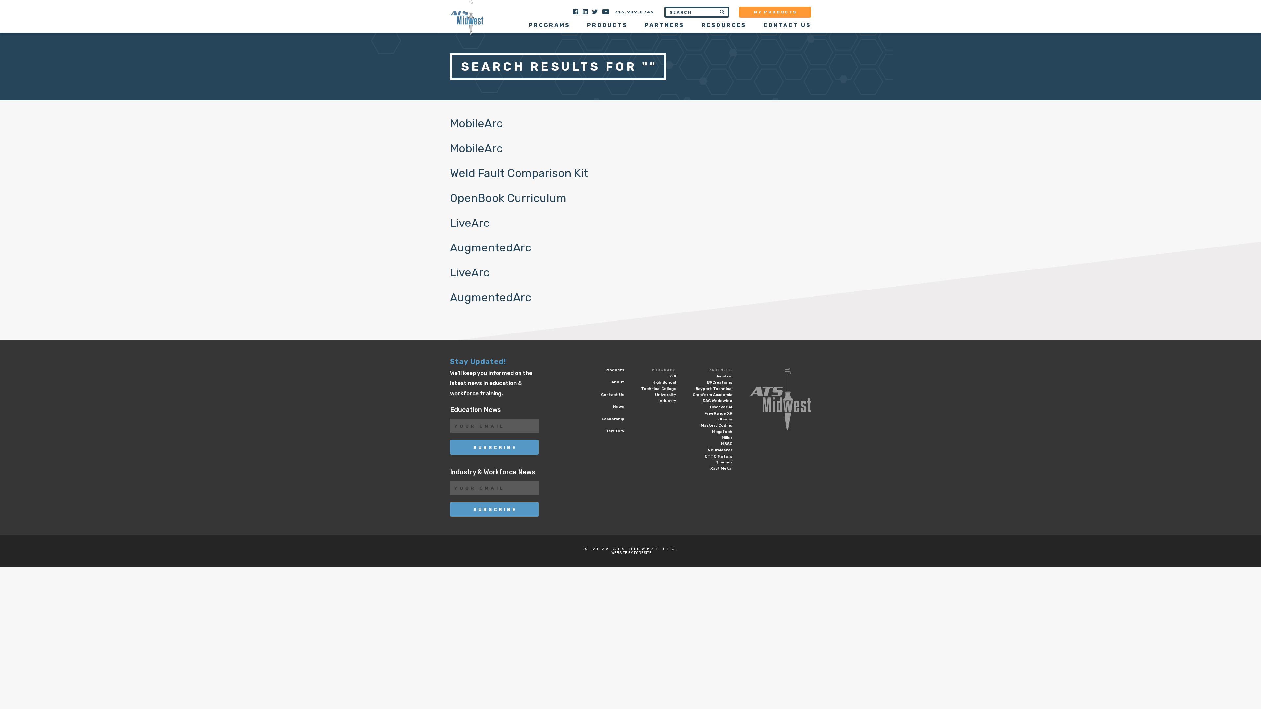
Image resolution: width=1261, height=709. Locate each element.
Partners (720, 370)
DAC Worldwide (717, 400)
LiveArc (470, 223)
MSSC (726, 443)
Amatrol (724, 376)
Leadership (613, 419)
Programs (664, 370)
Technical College (658, 388)
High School (664, 382)
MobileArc (476, 123)
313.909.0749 (634, 12)
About (617, 382)
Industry (667, 400)
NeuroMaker (720, 450)
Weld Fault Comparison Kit (519, 173)
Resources (723, 25)
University (665, 394)
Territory (615, 431)
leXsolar (724, 419)
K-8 (672, 376)
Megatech (722, 431)
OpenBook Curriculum (508, 198)
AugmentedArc (490, 247)
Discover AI (721, 407)
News (618, 406)
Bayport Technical (714, 388)
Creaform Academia (712, 394)
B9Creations (719, 382)
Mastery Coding (716, 425)
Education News (475, 410)
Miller (727, 437)
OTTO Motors (718, 456)
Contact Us (787, 25)
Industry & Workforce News (492, 472)
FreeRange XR (718, 413)
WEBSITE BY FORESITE (631, 553)
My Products (775, 12)
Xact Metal (721, 468)
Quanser (723, 462)
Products (607, 25)
